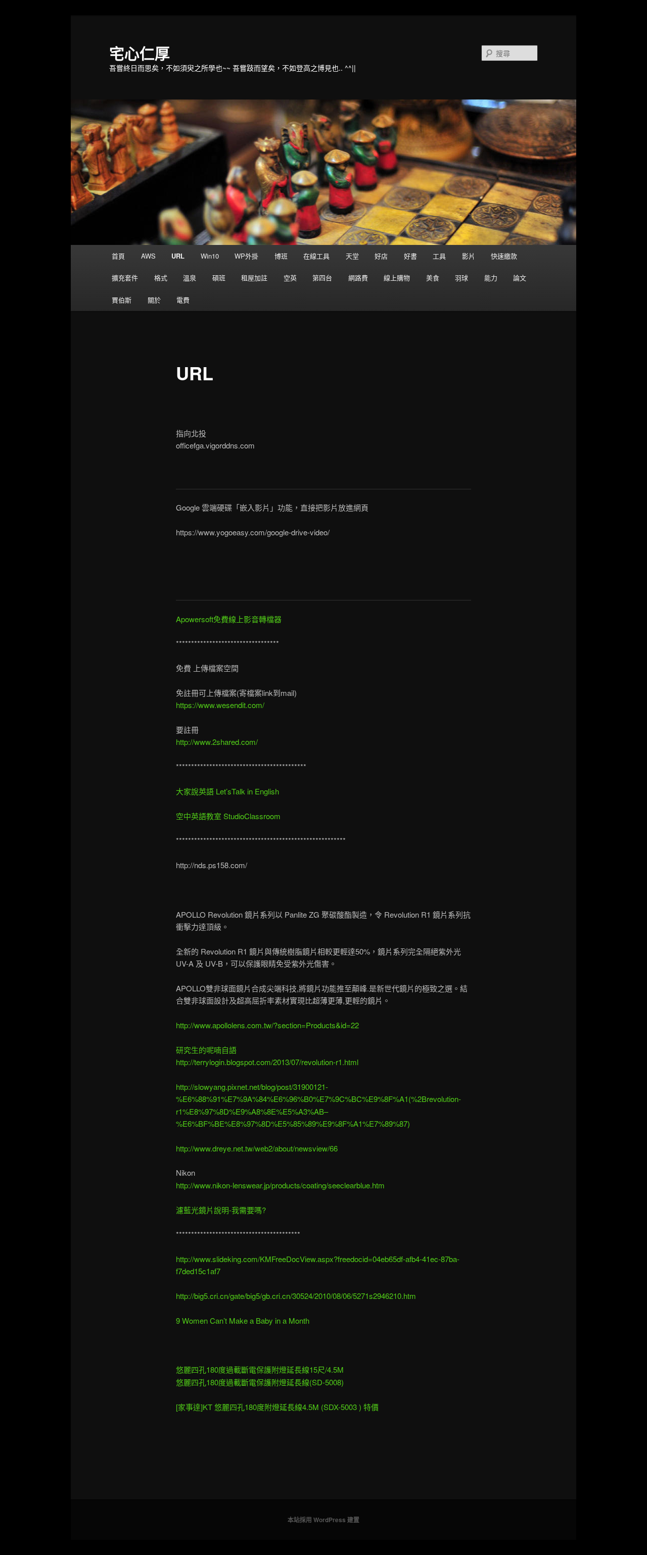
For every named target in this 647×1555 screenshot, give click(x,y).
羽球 (461, 277)
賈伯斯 (121, 300)
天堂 (352, 256)
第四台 (322, 277)
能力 (490, 277)
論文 (519, 277)
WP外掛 (246, 256)
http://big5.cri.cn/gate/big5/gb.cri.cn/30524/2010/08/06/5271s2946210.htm (296, 1295)
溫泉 (189, 277)
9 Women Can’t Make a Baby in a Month (242, 1320)
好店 (381, 256)
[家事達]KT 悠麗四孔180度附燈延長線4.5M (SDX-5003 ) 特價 (277, 1406)
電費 (183, 300)
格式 (160, 277)
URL (177, 256)
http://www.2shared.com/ (217, 741)
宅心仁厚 (139, 53)
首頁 (118, 256)
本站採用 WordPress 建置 (323, 1519)
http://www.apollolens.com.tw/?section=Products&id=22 (267, 1025)
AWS (148, 256)
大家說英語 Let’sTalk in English (227, 791)
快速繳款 (504, 256)
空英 (290, 277)
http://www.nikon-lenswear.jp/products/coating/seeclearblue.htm (280, 1185)
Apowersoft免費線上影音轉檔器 (229, 619)
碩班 (218, 277)
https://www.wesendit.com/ (220, 704)
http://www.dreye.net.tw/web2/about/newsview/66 (257, 1148)
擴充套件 (125, 277)
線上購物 (397, 277)
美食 (432, 277)
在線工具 (316, 256)
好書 (410, 256)
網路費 (358, 277)
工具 (439, 256)
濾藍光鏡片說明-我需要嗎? (221, 1210)
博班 (281, 256)
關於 (154, 300)
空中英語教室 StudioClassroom (228, 816)
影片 (468, 256)
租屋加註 (254, 277)
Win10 (210, 256)
